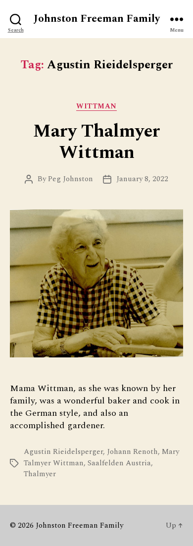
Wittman (96, 106)
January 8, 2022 (142, 179)
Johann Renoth (132, 451)
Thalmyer (40, 474)
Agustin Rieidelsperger (63, 451)
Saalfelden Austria (119, 463)
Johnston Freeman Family (97, 19)
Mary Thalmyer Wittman (96, 142)
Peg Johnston (70, 179)
